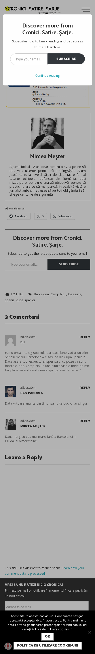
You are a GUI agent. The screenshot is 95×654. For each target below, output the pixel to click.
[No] (89, 632)
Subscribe (66, 59)
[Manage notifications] (7, 646)
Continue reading (47, 75)
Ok (47, 636)
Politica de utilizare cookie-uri (47, 645)
